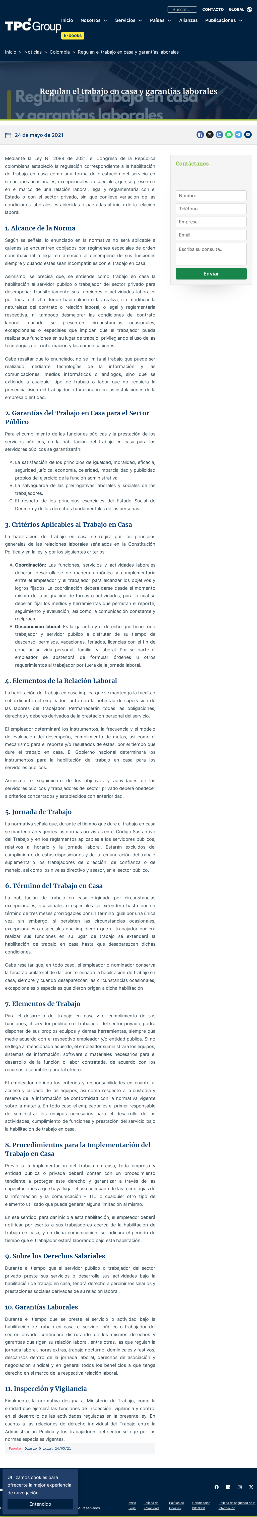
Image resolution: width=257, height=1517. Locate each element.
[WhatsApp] (229, 134)
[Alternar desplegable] (249, 9)
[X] (210, 134)
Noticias (33, 52)
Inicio (67, 20)
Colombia (60, 52)
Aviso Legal (132, 1505)
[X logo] (251, 1487)
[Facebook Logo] (216, 1487)
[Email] (248, 134)
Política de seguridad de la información (237, 1505)
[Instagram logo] (239, 1487)
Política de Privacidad (151, 1505)
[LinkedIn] (219, 134)
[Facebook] (200, 134)
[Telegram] (238, 134)
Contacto (213, 9)
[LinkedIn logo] (228, 1487)
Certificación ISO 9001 (201, 1505)
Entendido (40, 1504)
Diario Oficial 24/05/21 (48, 1448)
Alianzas (188, 20)
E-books (73, 35)
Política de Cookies (176, 1505)
